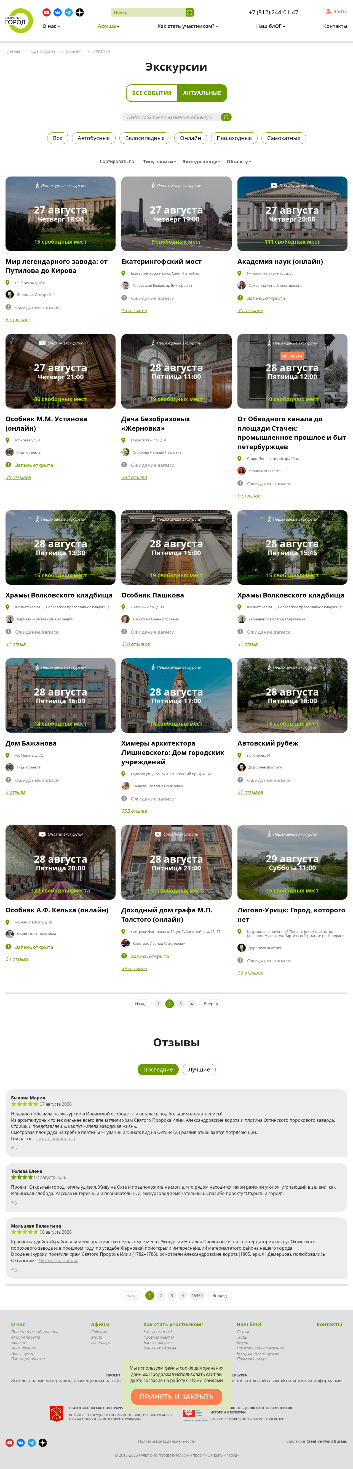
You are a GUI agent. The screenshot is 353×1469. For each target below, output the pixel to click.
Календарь (101, 1342)
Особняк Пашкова (152, 594)
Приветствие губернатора (34, 1331)
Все (57, 138)
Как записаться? (157, 1331)
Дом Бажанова (31, 742)
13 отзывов (134, 310)
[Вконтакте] (58, 12)
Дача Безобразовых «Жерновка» (155, 423)
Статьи (243, 1331)
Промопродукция (252, 1358)
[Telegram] (69, 12)
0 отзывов (248, 496)
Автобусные (94, 138)
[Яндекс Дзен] (80, 12)
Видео (242, 1342)
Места (96, 1337)
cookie (186, 1368)
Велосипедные (145, 138)
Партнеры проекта (27, 1358)
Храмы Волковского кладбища (59, 594)
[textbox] (161, 161)
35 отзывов (18, 477)
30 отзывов (250, 310)
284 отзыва (134, 477)
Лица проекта (23, 1347)
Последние (158, 1069)
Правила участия (158, 1337)
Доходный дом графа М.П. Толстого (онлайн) (167, 914)
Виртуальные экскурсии (258, 1353)
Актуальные (202, 93)
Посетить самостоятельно (260, 1347)
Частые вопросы (158, 1342)
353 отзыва (134, 811)
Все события (152, 93)
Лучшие (199, 1069)
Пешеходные (234, 138)
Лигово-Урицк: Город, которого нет (291, 914)
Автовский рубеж (267, 742)
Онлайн (190, 138)
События (98, 1331)
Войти (340, 11)
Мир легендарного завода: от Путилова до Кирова (57, 266)
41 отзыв (16, 644)
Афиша (107, 26)
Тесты (242, 1337)
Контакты (335, 26)
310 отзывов (135, 644)
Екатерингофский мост (161, 261)
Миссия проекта (25, 1337)
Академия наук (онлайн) (280, 261)
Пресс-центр (22, 1353)
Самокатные (283, 138)
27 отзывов (250, 792)
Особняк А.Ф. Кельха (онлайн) (57, 909)
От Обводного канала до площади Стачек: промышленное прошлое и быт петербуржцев (291, 432)
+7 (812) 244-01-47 (273, 12)
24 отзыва (17, 959)
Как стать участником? (186, 26)
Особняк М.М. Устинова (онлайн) (46, 423)
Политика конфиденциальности (166, 1441)
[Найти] (190, 12)
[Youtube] (46, 12)
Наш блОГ (269, 26)
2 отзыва (15, 792)
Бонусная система (159, 1347)
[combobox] (161, 161)
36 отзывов (250, 973)
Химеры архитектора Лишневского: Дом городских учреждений (172, 752)
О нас (50, 26)
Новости (18, 1342)
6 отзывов (17, 319)
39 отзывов (134, 968)
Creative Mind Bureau (326, 1441)
